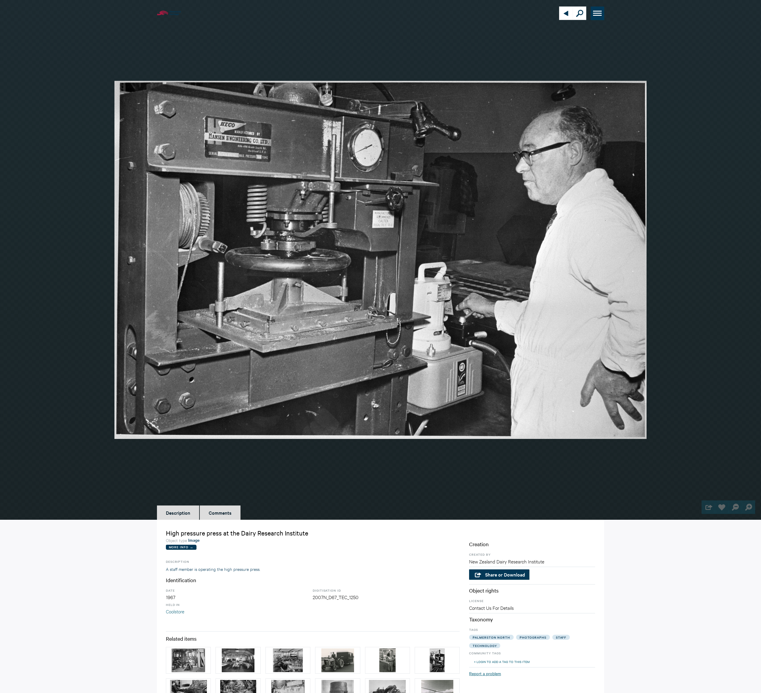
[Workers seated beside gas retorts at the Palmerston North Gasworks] (188, 660)
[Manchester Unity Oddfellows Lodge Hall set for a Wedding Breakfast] (238, 660)
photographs (533, 637)
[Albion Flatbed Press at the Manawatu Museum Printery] (437, 660)
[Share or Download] (708, 507)
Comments (220, 512)
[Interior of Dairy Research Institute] (287, 660)
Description (178, 512)
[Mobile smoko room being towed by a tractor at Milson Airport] (337, 660)
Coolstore (175, 611)
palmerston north (491, 637)
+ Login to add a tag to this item (502, 661)
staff (561, 637)
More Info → (181, 547)
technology (485, 645)
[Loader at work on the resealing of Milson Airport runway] (387, 660)
